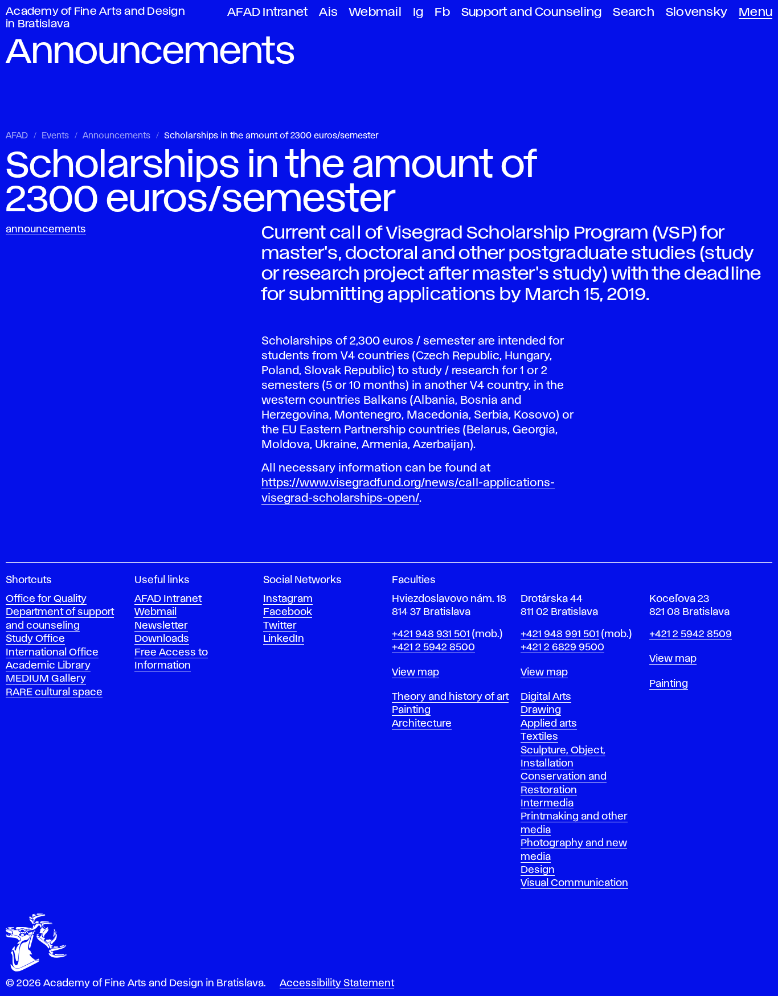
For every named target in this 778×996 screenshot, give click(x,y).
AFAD (17, 136)
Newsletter (161, 625)
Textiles (539, 736)
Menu (755, 12)
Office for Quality (46, 599)
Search (633, 12)
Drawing (541, 710)
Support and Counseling (531, 12)
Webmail (375, 12)
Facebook (287, 612)
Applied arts (549, 723)
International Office (52, 652)
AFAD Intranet (267, 12)
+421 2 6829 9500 (562, 647)
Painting (411, 710)
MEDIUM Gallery (46, 678)
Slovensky (696, 12)
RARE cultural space (54, 692)
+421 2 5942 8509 (690, 634)
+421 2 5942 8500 (433, 647)
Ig (418, 12)
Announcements (116, 136)
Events (55, 136)
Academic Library (48, 665)
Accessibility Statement (337, 983)
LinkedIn (283, 638)
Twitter (280, 625)
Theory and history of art (450, 697)
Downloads (161, 638)
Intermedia (547, 803)
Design (538, 870)
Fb (442, 12)
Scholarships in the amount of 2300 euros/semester (271, 136)
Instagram (288, 599)
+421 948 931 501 (431, 634)
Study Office (35, 638)
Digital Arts (546, 697)
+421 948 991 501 (560, 634)
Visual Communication (574, 883)
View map (415, 672)
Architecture (422, 723)
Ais (328, 12)
